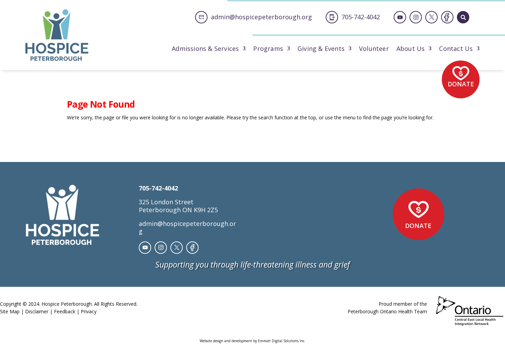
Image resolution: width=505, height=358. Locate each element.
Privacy (89, 311)
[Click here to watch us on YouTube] (400, 17)
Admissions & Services (205, 49)
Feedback (64, 311)
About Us (410, 49)
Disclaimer (36, 311)
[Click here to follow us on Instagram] (415, 17)
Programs (268, 49)
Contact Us (456, 49)
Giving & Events (321, 49)
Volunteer (374, 49)
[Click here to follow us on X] (431, 17)
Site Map (10, 311)
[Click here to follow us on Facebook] (447, 17)
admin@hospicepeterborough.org (187, 227)
